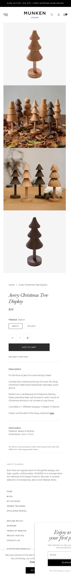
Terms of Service (17, 531)
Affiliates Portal (17, 511)
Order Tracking (16, 506)
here (51, 413)
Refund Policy (15, 521)
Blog (10, 496)
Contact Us (13, 540)
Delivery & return (18, 357)
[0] (64, 15)
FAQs (9, 491)
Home (11, 285)
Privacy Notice (15, 536)
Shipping (11, 526)
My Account (14, 501)
